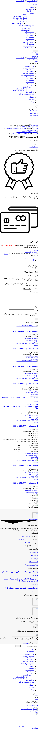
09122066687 (29, 543)
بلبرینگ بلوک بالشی (17, 23)
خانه (36, 125)
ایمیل (36, 310)
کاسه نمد (31, 26)
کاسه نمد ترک (30, 37)
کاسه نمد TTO (33, 562)
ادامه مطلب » (34, 575)
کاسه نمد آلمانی (29, 32)
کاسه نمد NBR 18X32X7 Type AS (25, 384)
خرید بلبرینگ (34, 555)
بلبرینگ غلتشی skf (21, 20)
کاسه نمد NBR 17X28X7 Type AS (25, 465)
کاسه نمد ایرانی (29, 35)
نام (36, 307)
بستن (36, 695)
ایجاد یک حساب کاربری (31, 705)
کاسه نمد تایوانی (26, 28)
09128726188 (22, 539)
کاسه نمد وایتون (29, 47)
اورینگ (29, 11)
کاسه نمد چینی (29, 39)
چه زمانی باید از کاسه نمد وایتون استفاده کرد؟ (21, 588)
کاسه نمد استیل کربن (27, 33)
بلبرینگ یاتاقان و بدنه (21, 21)
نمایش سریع (34, 342)
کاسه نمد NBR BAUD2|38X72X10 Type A (22, 128)
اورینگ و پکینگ (29, 9)
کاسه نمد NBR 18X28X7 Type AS (25, 366)
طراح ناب (26, 643)
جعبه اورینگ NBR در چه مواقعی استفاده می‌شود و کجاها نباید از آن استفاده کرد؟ (19, 580)
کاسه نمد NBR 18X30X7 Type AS (25, 331)
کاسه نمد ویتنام (26, 30)
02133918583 (34, 110)
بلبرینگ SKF (27, 14)
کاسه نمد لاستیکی (28, 46)
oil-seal (32, 7)
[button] (32, 340)
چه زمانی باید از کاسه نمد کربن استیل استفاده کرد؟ (19, 572)
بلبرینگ (32, 13)
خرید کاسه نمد (33, 552)
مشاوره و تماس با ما (31, 565)
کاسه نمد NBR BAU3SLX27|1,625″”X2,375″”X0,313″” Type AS (20, 407)
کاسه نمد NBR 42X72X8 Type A (25, 133)
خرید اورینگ (34, 558)
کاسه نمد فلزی (29, 44)
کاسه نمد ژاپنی (29, 40)
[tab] (17, 259)
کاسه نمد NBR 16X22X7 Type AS (25, 349)
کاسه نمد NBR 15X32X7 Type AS (25, 483)
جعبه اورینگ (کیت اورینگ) (26, 25)
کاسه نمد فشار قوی (28, 42)
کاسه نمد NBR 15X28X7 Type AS (25, 426)
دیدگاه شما (34, 292)
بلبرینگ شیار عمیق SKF (20, 18)
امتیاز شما (34, 288)
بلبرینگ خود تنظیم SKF (20, 16)
